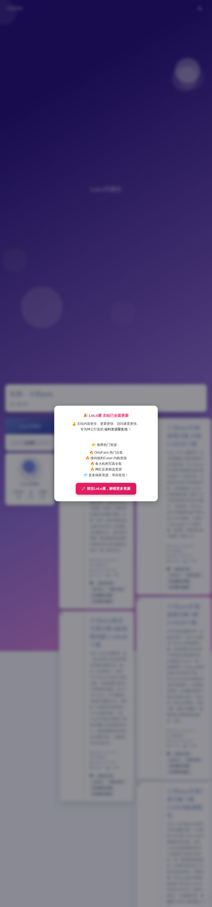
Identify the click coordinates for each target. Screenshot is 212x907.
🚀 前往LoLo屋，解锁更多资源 (106, 489)
